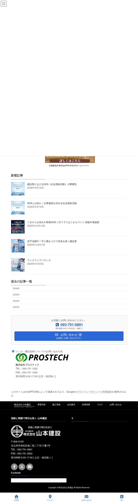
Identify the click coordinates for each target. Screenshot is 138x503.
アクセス (50, 500)
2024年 (16, 300)
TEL (121, 500)
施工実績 (56, 404)
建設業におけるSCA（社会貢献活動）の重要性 (52, 184)
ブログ (100, 404)
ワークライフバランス (39, 260)
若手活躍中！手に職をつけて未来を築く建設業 (52, 241)
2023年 (16, 307)
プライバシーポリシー (88, 391)
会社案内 (71, 404)
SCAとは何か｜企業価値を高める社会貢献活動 (52, 203)
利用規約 (107, 391)
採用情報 (86, 404)
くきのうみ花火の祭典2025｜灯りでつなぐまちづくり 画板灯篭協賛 (63, 222)
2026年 (16, 288)
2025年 (16, 294)
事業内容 (42, 404)
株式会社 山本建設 (22, 404)
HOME (16, 500)
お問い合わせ (116, 404)
